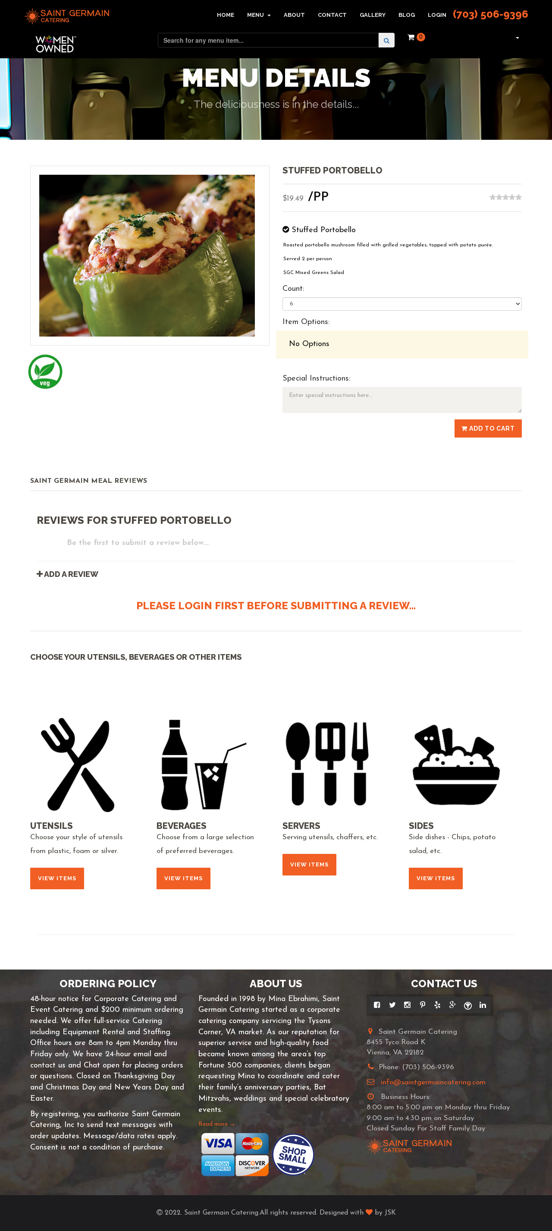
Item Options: (305, 322)
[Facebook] (377, 1005)
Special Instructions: (316, 379)
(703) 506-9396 (490, 14)
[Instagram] (407, 1005)
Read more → (216, 1124)
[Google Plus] (452, 1005)
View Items (57, 878)
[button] (516, 37)
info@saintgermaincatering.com (433, 1082)
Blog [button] (406, 15)
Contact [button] (332, 15)
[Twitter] (392, 1005)
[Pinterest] (422, 1005)
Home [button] (225, 15)
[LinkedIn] (482, 1005)
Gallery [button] (373, 15)
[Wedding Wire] (467, 1005)
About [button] (294, 15)
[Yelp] (437, 1005)
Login (437, 15)
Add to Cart (491, 428)
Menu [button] (256, 15)
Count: (293, 289)
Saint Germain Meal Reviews (88, 481)
